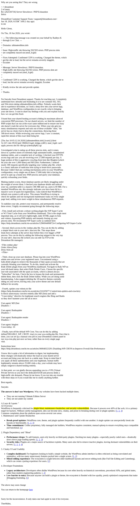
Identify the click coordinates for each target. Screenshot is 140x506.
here (31, 489)
